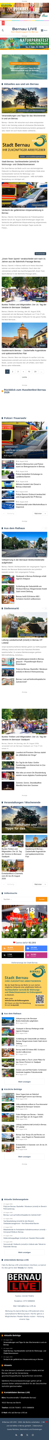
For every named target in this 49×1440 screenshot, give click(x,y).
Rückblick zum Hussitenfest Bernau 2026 (25, 391)
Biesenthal (9, 717)
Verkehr (8, 709)
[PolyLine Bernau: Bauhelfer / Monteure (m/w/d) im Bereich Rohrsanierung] (8, 672)
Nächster (38, 513)
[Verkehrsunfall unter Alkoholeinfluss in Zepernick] (8, 505)
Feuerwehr (39, 418)
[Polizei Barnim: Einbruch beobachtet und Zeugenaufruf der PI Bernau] (8, 494)
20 (35, 371)
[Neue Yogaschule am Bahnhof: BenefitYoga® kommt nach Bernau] (8, 1097)
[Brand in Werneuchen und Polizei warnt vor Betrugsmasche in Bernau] (8, 464)
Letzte (24, 377)
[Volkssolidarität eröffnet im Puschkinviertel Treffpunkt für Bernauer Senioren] (8, 1107)
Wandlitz (22, 709)
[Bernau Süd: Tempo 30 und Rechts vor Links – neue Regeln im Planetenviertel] (8, 1137)
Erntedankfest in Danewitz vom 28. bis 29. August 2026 (12, 876)
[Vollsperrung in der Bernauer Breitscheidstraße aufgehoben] (8, 1021)
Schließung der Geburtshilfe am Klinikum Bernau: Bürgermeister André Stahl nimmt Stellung (31, 588)
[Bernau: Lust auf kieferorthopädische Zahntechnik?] (8, 681)
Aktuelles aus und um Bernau (21, 84)
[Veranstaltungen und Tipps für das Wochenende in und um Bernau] (24, 819)
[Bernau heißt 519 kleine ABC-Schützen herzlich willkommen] (8, 599)
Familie (8, 702)
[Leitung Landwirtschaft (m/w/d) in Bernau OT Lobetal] (8, 1127)
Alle (32, 418)
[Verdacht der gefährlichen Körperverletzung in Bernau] (24, 440)
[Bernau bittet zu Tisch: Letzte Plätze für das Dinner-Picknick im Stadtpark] (8, 1063)
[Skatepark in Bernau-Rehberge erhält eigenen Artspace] (8, 579)
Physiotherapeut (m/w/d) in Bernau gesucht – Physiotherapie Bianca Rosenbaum (30, 661)
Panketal (35, 709)
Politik (32, 702)
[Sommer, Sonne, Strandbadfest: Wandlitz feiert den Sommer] (8, 786)
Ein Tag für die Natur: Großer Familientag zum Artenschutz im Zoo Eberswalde (30, 765)
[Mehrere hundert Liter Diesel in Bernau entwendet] (8, 484)
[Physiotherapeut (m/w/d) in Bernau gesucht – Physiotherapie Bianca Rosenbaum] (8, 662)
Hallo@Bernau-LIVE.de (26, 1306)
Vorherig (10, 513)
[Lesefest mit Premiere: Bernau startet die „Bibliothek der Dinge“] (8, 755)
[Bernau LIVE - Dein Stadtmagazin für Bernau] (24, 30)
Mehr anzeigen (24, 1082)
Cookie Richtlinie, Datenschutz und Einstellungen (24, 1429)
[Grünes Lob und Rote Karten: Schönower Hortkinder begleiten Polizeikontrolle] (8, 1073)
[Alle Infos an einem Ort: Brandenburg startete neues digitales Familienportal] (8, 775)
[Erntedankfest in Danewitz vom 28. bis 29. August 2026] (12, 865)
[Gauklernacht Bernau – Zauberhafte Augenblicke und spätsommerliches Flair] (36, 841)
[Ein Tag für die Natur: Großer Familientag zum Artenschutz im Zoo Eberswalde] (8, 765)
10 (29, 371)
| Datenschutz (37, 1426)
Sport (20, 702)
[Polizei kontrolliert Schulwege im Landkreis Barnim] (8, 474)
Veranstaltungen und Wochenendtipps (24, 63)
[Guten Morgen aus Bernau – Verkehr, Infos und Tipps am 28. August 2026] (8, 1117)
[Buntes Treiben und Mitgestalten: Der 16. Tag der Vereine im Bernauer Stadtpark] (12, 841)
